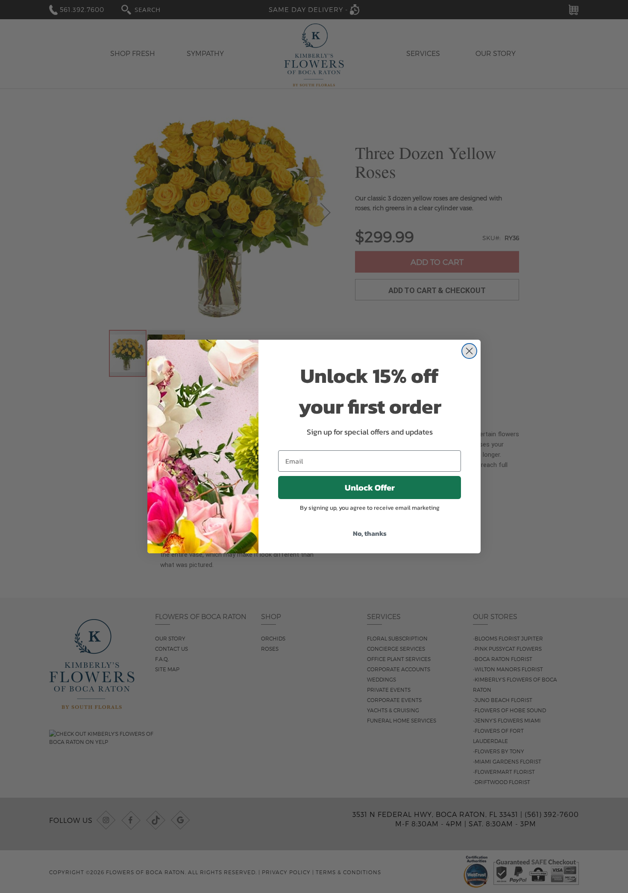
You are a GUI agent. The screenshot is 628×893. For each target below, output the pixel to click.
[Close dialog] (469, 351)
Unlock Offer (370, 487)
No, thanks (370, 533)
